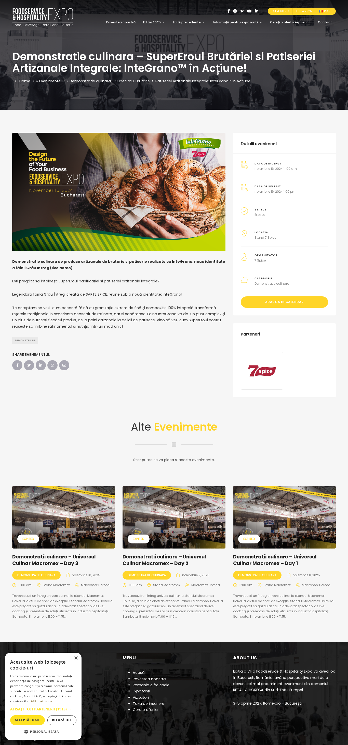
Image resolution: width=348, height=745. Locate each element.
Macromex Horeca (95, 585)
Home (24, 81)
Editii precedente (187, 22)
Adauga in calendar (284, 302)
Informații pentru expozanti (235, 22)
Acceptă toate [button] (27, 720)
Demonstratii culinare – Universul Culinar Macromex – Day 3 (54, 560)
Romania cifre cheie (151, 685)
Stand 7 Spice (265, 237)
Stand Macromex (56, 585)
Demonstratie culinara (272, 283)
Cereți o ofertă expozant (290, 22)
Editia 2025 (304, 11)
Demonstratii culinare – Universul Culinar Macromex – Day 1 (275, 560)
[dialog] (43, 696)
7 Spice (260, 260)
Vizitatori (141, 697)
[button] (43, 709)
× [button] (76, 658)
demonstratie (25, 340)
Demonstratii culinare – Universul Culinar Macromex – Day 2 (164, 560)
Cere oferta (281, 11)
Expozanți (141, 691)
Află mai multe (41, 701)
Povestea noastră (121, 22)
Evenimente (50, 81)
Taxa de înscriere (148, 703)
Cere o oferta (145, 709)
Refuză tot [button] (62, 720)
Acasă (139, 672)
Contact (325, 22)
